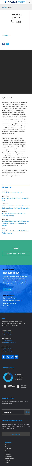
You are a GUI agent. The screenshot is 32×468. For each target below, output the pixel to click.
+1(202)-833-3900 (7, 332)
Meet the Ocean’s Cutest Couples (12, 193)
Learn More (7, 289)
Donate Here (16, 434)
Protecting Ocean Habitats (11, 300)
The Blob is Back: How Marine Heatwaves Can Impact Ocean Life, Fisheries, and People (15, 223)
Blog (6, 7)
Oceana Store (9, 447)
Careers (7, 452)
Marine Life (8, 449)
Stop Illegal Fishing (9, 298)
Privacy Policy (9, 456)
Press (6, 445)
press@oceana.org (7, 351)
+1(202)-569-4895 (7, 340)
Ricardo (7, 35)
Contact (7, 462)
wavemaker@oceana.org (8, 342)
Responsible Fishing (9, 303)
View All (5, 305)
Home (3, 7)
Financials (8, 454)
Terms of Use (8, 460)
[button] (3, 44)
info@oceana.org (6, 334)
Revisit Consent (9, 458)
